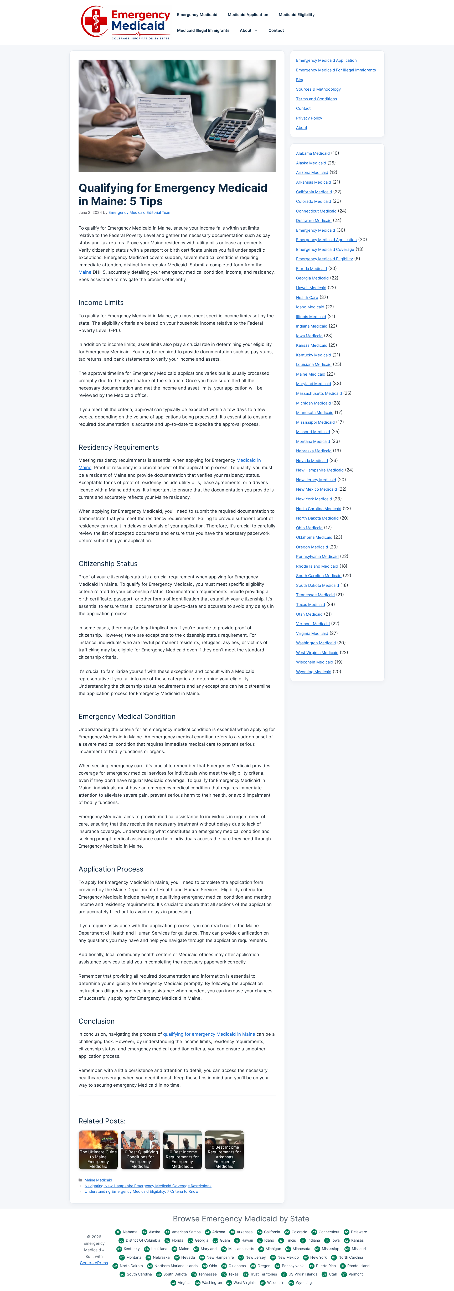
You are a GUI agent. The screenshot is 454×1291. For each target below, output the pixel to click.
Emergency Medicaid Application (326, 60)
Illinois (288, 1240)
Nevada (185, 1257)
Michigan (270, 1248)
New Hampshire (217, 1257)
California (269, 1232)
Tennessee (204, 1274)
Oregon (260, 1265)
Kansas (354, 1240)
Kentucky (128, 1248)
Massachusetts (238, 1248)
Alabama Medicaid (313, 153)
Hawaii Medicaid (311, 287)
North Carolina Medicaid (318, 508)
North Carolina (347, 1257)
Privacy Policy (309, 118)
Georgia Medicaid (312, 278)
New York (315, 1257)
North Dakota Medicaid (317, 518)
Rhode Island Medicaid (317, 566)
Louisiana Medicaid (314, 364)
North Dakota (128, 1265)
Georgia (198, 1240)
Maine (85, 272)
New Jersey (252, 1257)
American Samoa (183, 1232)
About (245, 30)
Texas (230, 1274)
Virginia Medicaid (312, 633)
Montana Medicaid (313, 441)
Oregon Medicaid (312, 547)
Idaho (266, 1240)
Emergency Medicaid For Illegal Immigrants (336, 70)
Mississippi (327, 1248)
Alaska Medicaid (311, 162)
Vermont (352, 1274)
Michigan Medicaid (313, 403)
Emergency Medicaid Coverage (325, 249)
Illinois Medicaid (311, 316)
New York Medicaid (314, 498)
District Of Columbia (140, 1240)
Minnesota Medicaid (314, 412)
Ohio (210, 1265)
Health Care (307, 297)
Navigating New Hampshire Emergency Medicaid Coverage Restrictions (148, 1186)
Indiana (311, 1240)
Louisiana (156, 1248)
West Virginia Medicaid (317, 652)
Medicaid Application (248, 14)
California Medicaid (314, 191)
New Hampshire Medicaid (320, 470)
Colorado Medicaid (313, 201)
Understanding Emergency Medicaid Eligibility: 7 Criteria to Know (142, 1191)
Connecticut (325, 1232)
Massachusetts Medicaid (319, 393)
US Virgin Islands (300, 1274)
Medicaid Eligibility (297, 14)
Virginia (181, 1282)
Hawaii (244, 1240)
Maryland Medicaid (313, 383)
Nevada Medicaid (312, 460)
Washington (208, 1282)
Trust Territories (260, 1274)
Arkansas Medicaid (313, 182)
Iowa (333, 1240)
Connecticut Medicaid (316, 211)
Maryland (205, 1248)
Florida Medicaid (311, 268)
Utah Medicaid (309, 614)
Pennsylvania (290, 1265)
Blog (300, 79)
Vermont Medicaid (313, 623)
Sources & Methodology (318, 89)
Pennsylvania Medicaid (317, 556)
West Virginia (241, 1282)
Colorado (296, 1232)
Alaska (151, 1232)
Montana (130, 1257)
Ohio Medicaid (309, 527)
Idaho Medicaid (310, 306)
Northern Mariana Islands (173, 1265)
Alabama (126, 1232)
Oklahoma (234, 1265)
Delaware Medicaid (314, 220)
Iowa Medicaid (309, 335)
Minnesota (298, 1248)
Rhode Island (356, 1265)
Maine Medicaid (98, 1180)
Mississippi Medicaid (315, 422)
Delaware (356, 1232)
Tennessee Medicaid (315, 594)
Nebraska (158, 1257)
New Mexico (285, 1257)
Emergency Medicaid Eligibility (324, 258)
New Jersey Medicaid (316, 479)
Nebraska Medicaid (314, 450)
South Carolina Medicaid (319, 575)
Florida (174, 1240)
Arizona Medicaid (312, 172)
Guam (222, 1240)
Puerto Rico (323, 1265)
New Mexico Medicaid (316, 489)
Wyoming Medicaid (313, 671)
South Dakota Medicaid (317, 585)
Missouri (355, 1248)
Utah (330, 1274)
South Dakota (172, 1274)
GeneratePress (94, 1262)
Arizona (215, 1232)
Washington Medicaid (316, 642)
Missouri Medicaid (313, 431)
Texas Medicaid (310, 604)
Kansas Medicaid (311, 345)
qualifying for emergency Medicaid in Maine (209, 1034)
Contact (276, 30)
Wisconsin (272, 1282)
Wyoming (300, 1282)
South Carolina (136, 1274)
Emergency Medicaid (197, 14)
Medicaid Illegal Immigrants (203, 30)
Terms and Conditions (316, 98)
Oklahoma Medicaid (314, 537)
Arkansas (241, 1232)
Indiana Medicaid (311, 326)
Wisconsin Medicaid (314, 662)
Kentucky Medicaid (313, 354)
